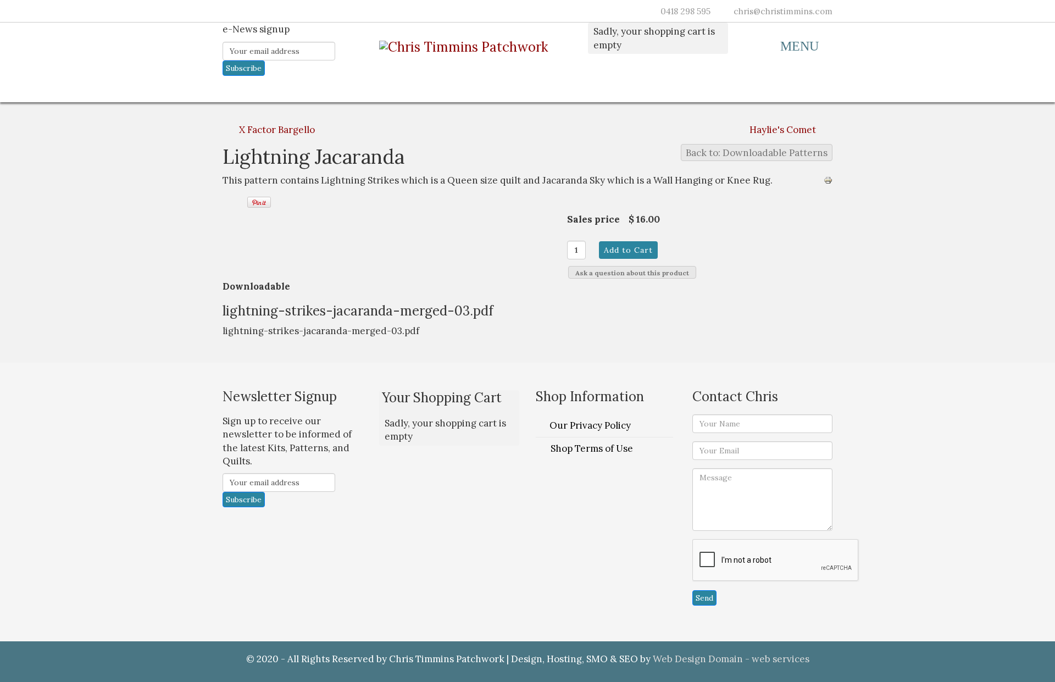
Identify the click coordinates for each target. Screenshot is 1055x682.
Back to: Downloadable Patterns (757, 153)
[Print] (828, 180)
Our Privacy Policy (590, 425)
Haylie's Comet (782, 129)
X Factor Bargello (277, 129)
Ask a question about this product (632, 273)
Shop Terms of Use (592, 448)
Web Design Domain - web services (731, 659)
